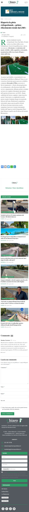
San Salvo (3, 240)
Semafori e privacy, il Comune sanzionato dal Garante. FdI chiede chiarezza (12, 216)
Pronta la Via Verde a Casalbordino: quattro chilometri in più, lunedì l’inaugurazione (12, 324)
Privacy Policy (5, 497)
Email (3, 393)
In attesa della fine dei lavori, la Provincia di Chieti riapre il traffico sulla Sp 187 (13, 259)
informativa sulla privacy (13, 472)
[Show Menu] (2, 2)
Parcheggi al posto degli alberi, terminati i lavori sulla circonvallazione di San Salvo (13, 237)
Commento (4, 367)
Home (2, 18)
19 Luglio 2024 (5, 34)
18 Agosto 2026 (10, 262)
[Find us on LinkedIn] (10, 508)
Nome (3, 387)
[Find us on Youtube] (14, 508)
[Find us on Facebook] (3, 508)
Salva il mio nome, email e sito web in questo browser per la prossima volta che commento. (14, 408)
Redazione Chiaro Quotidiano (14, 188)
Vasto (3, 32)
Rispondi (3, 352)
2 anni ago (14, 340)
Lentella (3, 262)
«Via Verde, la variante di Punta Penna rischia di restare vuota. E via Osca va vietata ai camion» (13, 302)
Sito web (3, 400)
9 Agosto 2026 (8, 327)
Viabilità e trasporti (7, 18)
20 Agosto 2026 (10, 240)
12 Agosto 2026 (10, 283)
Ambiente (4, 233)
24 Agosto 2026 (8, 218)
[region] (14, 11)
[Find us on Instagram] (6, 508)
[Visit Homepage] (13, 2)
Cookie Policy (5, 500)
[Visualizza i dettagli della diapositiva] (14, 11)
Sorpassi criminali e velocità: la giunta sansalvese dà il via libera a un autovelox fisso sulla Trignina (14, 280)
